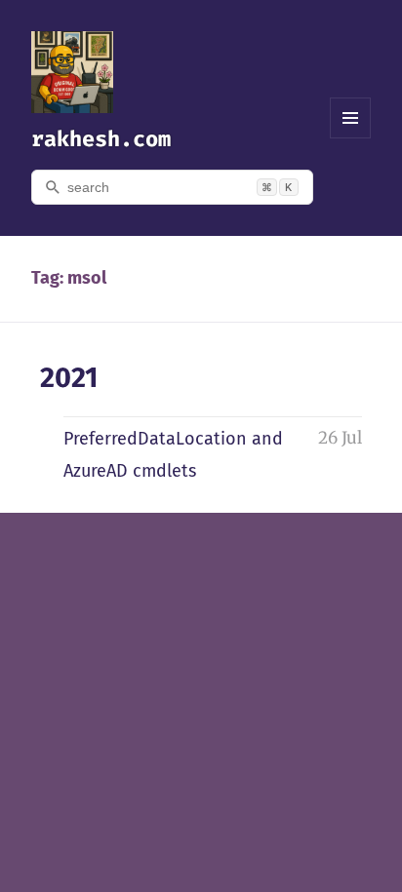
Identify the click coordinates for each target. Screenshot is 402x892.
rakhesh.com (101, 139)
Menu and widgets (351, 137)
